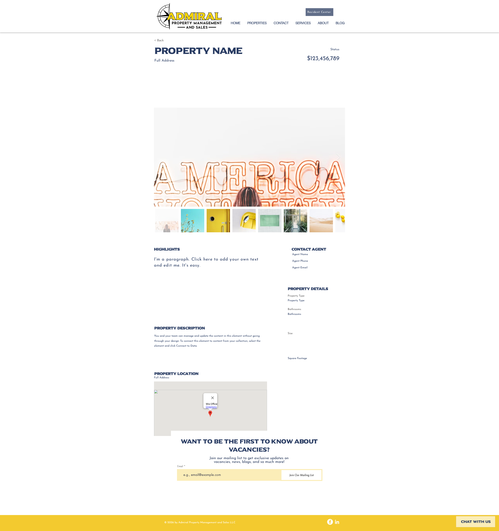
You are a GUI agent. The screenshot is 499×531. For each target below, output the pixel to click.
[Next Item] (338, 157)
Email (180, 466)
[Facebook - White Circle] (330, 522)
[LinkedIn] (337, 522)
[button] (281, 23)
